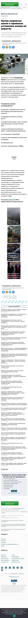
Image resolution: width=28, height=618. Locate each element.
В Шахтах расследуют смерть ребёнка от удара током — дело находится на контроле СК (14, 464)
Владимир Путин (8, 295)
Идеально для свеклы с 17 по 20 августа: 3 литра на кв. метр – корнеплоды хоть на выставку (12, 399)
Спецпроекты (4, 562)
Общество (4, 556)
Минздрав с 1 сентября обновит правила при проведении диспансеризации (13, 424)
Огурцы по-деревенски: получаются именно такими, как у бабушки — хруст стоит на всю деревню (13, 361)
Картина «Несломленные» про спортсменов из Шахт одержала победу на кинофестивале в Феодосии (13, 438)
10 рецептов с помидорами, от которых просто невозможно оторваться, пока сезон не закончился (14, 315)
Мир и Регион (4, 558)
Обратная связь (16, 562)
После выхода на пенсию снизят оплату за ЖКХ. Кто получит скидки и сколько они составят (14, 409)
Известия (12, 199)
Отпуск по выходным (9, 478)
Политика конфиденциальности (9, 544)
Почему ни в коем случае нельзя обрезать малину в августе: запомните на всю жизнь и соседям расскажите (13, 343)
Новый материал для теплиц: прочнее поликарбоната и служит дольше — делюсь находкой (13, 321)
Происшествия (5, 560)
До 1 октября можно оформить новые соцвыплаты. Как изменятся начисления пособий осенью (12, 382)
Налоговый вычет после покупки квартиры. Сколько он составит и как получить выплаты (13, 419)
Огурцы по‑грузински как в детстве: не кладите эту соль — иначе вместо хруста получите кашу (14, 428)
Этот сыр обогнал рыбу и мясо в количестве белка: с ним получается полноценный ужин (13, 433)
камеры (15, 295)
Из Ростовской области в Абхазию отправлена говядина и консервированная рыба (13, 338)
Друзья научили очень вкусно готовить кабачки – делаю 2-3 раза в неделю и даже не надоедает (14, 404)
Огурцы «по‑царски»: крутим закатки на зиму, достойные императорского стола (13, 310)
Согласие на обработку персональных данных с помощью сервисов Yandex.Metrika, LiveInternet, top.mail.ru (13, 525)
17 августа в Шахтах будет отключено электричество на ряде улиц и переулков (12, 453)
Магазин (3, 540)
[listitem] (3, 47)
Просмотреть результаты (14, 493)
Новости (3, 555)
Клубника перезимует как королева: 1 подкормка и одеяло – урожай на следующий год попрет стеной (13, 376)
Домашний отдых (8, 485)
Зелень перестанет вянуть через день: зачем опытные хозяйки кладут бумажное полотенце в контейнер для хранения (13, 448)
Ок (14, 616)
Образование (15, 556)
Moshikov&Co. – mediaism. (17, 573)
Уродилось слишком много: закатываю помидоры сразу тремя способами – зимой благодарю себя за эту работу (12, 393)
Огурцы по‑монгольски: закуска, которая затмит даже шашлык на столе (12, 371)
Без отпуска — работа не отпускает (13, 482)
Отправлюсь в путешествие (11, 483)
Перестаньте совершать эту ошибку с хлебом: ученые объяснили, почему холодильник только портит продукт (13, 458)
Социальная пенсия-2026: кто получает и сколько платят (12, 366)
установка (14, 298)
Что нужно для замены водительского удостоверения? (11, 387)
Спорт (13, 555)
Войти (2, 546)
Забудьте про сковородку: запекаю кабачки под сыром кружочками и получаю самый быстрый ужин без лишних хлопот (14, 355)
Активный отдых (8, 486)
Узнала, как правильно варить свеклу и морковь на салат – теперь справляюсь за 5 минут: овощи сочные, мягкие (13, 414)
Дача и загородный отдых (11, 480)
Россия (9, 298)
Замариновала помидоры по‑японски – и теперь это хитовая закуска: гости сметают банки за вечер (14, 327)
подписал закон (13, 297)
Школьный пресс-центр (18, 558)
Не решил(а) (7, 488)
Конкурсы (3, 542)
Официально (15, 560)
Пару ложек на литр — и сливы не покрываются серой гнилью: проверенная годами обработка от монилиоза (14, 349)
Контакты (3, 539)
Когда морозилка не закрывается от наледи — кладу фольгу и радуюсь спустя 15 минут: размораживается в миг (13, 333)
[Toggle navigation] (22, 4)
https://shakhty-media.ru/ (18, 508)
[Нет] (26, 613)
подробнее (7, 611)
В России (3, 18)
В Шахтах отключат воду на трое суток (11, 443)
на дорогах (5, 297)
